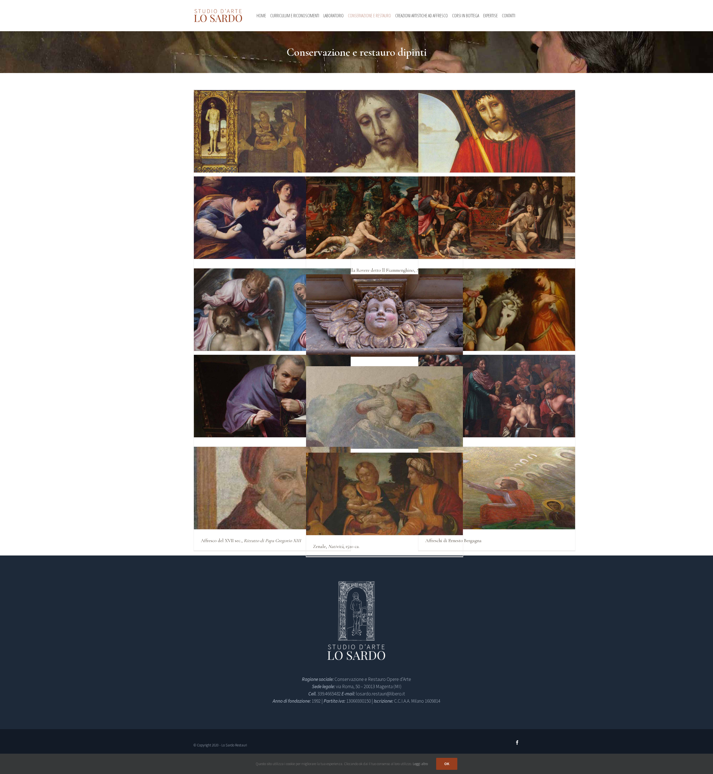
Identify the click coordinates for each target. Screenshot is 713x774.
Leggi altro (420, 763)
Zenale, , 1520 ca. (336, 546)
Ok (446, 763)
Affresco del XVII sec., (251, 541)
